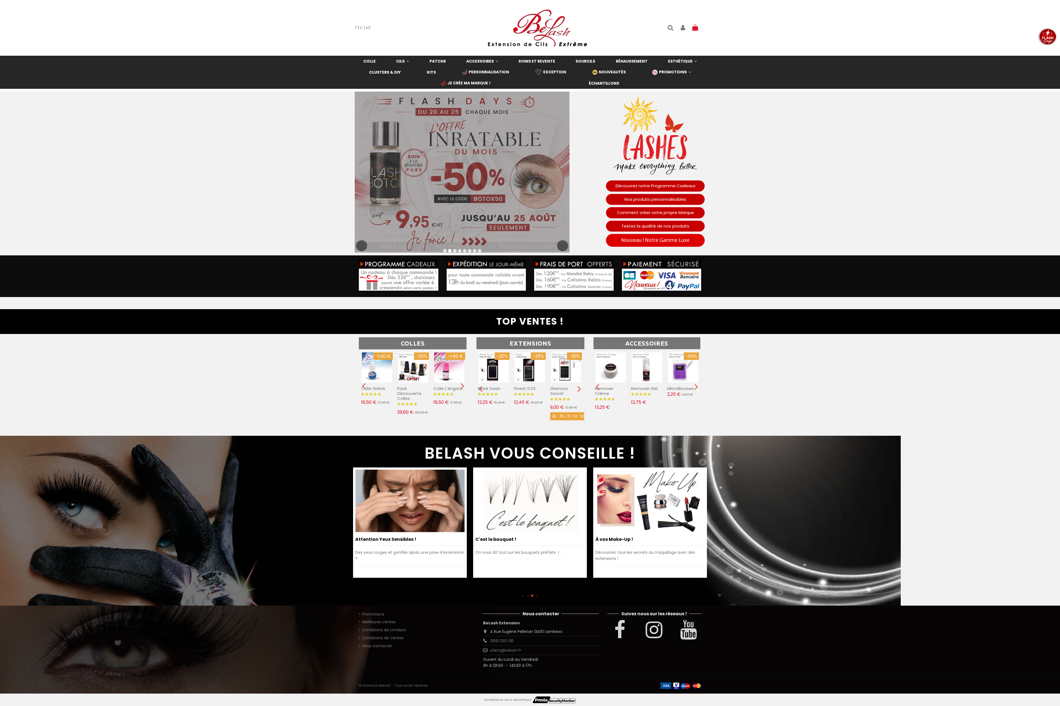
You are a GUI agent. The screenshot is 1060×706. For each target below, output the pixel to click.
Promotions (373, 614)
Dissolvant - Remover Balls (645, 391)
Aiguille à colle (447, 388)
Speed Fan (561, 388)
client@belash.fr (505, 650)
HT (368, 28)
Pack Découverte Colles (373, 393)
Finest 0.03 (488, 388)
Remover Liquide (604, 391)
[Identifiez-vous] (683, 28)
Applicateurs (680, 388)
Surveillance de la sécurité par (508, 699)
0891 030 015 (502, 641)
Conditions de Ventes (383, 638)
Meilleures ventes (379, 622)
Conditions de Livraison (384, 630)
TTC (359, 28)
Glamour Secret (523, 391)
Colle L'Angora (411, 388)
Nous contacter (377, 646)
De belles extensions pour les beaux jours (402, 539)
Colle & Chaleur (493, 539)
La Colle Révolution (617, 539)
